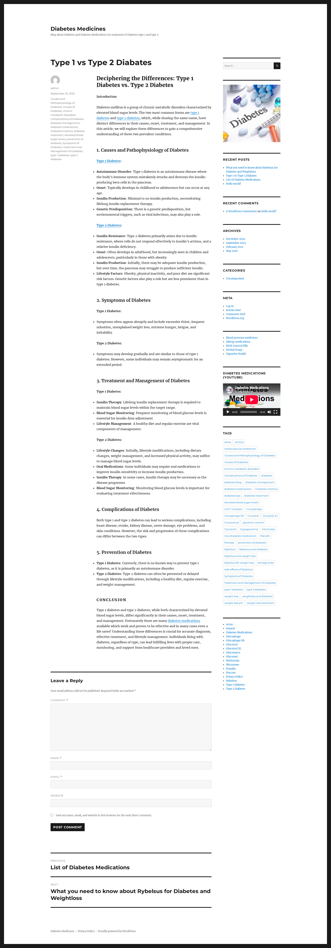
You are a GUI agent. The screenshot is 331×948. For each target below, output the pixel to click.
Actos (227, 442)
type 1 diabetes (60, 155)
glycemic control (253, 522)
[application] (251, 399)
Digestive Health (236, 353)
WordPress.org (235, 318)
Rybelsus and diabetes (253, 549)
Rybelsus (229, 549)
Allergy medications (238, 341)
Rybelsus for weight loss (239, 562)
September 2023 (236, 243)
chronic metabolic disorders (241, 468)
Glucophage (254, 509)
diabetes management (65, 122)
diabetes (266, 475)
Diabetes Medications (239, 632)
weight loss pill (233, 602)
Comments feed (235, 314)
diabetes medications (184, 621)
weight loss (231, 596)
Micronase (268, 529)
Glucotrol (253, 515)
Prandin (265, 535)
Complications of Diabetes (67, 118)
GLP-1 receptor (233, 509)
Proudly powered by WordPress (117, 931)
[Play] (228, 412)
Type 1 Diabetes (108, 161)
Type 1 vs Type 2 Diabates (241, 175)
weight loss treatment (260, 602)
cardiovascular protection (240, 448)
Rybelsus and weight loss (240, 556)
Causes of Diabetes (236, 462)
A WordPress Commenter (241, 211)
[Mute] (269, 412)
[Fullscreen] (275, 412)
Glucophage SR (234, 515)
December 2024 (235, 239)
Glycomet (230, 529)
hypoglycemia (249, 529)
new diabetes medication (240, 535)
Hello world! (233, 183)
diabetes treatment (256, 495)
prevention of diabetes (252, 542)
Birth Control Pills (237, 345)
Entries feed (233, 310)
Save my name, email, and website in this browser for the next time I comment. (104, 815)
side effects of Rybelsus (238, 569)
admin (55, 88)
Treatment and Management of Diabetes (250, 582)
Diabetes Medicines (78, 28)
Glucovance (231, 522)
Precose (229, 542)
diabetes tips (232, 495)
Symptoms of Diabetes (238, 576)
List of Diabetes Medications (243, 179)
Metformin (232, 660)
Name (56, 758)
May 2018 (232, 251)
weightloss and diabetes (257, 596)
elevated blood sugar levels (241, 502)
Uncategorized (235, 278)
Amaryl (239, 442)
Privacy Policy (234, 676)
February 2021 (234, 247)
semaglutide (266, 562)
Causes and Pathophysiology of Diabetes (63, 102)
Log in (230, 306)
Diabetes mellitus (62, 131)
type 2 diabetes (128, 118)
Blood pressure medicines (242, 337)
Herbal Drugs (234, 349)
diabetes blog (233, 482)
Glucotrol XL (270, 515)
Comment (59, 700)
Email (56, 777)
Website (57, 795)
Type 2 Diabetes (109, 225)
